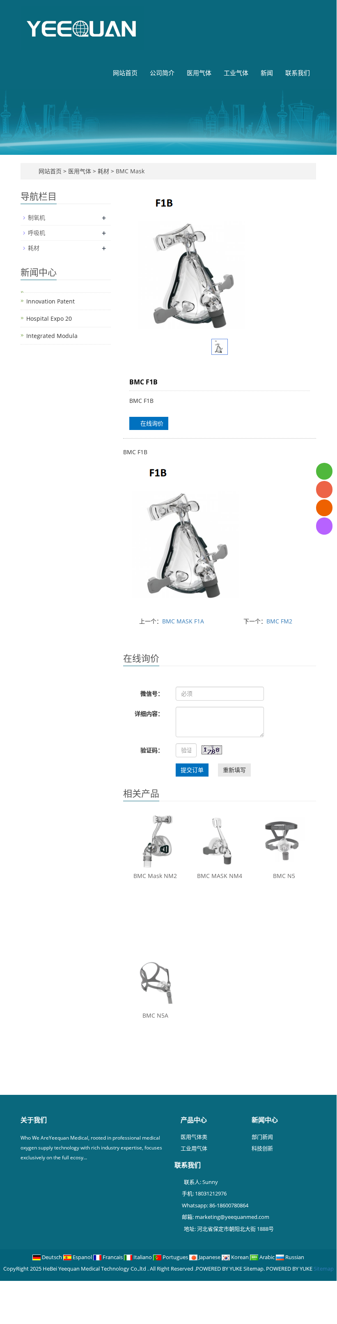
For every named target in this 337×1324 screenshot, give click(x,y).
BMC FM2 (279, 621)
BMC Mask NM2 (155, 876)
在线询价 (151, 423)
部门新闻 (262, 1136)
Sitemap (324, 1268)
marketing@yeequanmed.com (232, 1217)
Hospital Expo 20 (49, 318)
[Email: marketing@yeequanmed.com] (324, 507)
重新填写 (234, 770)
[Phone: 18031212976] (324, 489)
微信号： (151, 693)
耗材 (103, 171)
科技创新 (262, 1148)
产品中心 (194, 1119)
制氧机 (36, 217)
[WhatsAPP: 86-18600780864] (324, 471)
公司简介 (162, 73)
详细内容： (149, 713)
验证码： (151, 750)
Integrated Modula (52, 336)
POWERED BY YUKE (290, 1268)
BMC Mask (129, 171)
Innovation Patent (50, 301)
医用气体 (199, 73)
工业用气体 (194, 1148)
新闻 (267, 73)
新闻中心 (265, 1119)
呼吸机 (36, 233)
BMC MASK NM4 (219, 876)
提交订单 (192, 770)
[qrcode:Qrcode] (324, 525)
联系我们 (297, 73)
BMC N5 (284, 876)
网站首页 (125, 73)
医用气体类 (194, 1136)
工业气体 (236, 73)
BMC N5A (155, 1015)
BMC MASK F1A (183, 621)
